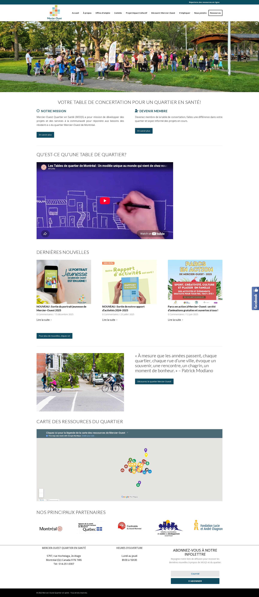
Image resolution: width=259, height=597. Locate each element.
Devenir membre (154, 111)
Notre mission (53, 111)
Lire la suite (43, 319)
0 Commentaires (45, 314)
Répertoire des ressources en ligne (204, 2)
